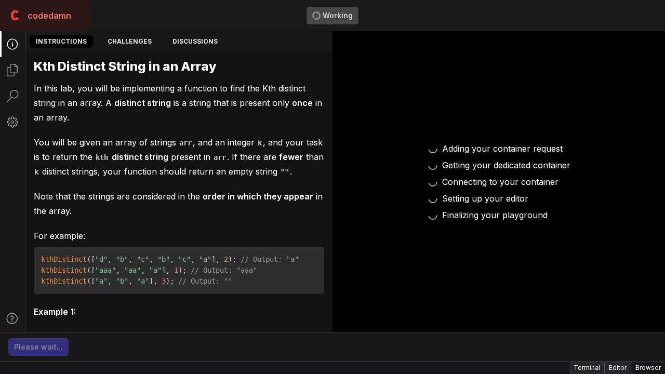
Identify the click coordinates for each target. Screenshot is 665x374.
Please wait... (38, 346)
